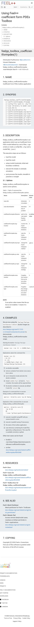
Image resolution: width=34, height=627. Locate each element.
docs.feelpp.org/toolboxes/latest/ (16, 470)
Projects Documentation (8, 573)
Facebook (5, 599)
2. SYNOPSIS (6, 32)
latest (15, 7)
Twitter (4, 603)
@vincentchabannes (10, 65)
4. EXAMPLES (6, 38)
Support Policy (17, 621)
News (1, 583)
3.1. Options (6, 36)
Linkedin (5, 606)
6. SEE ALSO (5, 43)
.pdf (32, 7)
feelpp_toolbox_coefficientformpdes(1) (13, 27)
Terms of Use (8, 618)
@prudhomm (24, 60)
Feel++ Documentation (7, 590)
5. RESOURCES (6, 41)
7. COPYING (5, 45)
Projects (3, 586)
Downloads (4, 596)
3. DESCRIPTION (7, 34)
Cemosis (2, 580)
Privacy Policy (17, 618)
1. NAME (4, 30)
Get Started (4, 593)
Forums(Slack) (5, 576)
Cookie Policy (26, 618)
